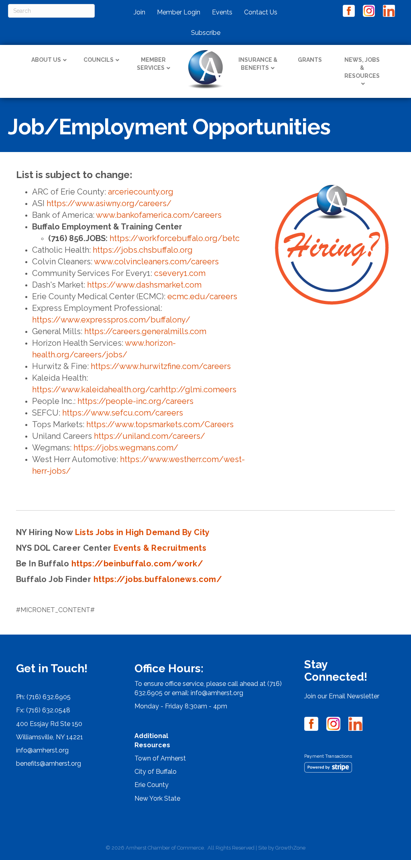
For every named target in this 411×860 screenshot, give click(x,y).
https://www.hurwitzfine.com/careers (161, 366)
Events (222, 12)
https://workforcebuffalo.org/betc (175, 238)
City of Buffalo (155, 771)
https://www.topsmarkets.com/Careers (160, 424)
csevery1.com (180, 273)
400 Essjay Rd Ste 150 (49, 724)
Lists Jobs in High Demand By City (142, 532)
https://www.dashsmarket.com (144, 285)
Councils (98, 60)
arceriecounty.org (140, 192)
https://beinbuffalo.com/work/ (137, 563)
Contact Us (260, 12)
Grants (310, 60)
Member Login (178, 12)
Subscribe (205, 33)
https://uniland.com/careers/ (149, 436)
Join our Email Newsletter (341, 696)
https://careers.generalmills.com (145, 331)
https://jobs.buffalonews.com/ (158, 579)
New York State (157, 798)
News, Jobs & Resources (362, 68)
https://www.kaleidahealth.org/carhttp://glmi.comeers (134, 389)
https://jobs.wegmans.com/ (125, 447)
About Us (46, 60)
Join (139, 12)
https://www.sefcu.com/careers (122, 413)
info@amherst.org (42, 750)
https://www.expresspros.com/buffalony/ (111, 320)
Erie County (151, 785)
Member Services (151, 64)
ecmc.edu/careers (202, 296)
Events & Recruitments (160, 548)
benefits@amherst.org (48, 763)
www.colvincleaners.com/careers (156, 261)
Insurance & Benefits (257, 64)
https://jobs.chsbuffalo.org (143, 250)
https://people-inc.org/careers (135, 401)
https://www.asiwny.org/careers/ (109, 203)
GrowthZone (290, 848)
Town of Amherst (160, 758)
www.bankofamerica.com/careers (159, 215)
